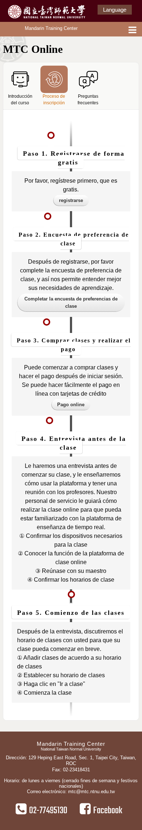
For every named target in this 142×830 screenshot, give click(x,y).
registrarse (71, 200)
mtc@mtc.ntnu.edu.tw (91, 791)
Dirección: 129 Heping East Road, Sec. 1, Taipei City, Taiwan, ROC (71, 760)
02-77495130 (48, 810)
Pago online (70, 404)
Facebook (107, 810)
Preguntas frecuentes (88, 99)
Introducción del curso (20, 99)
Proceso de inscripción (54, 99)
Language (114, 10)
